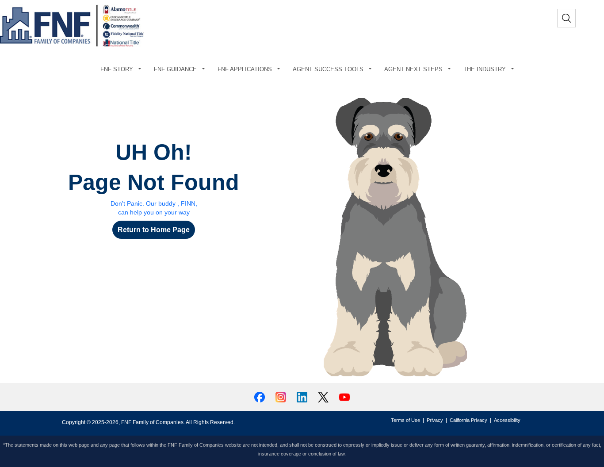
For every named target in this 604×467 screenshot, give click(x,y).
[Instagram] (281, 396)
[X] (324, 396)
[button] (141, 69)
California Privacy (468, 420)
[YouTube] (344, 396)
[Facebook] (260, 396)
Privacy (435, 420)
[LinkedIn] (302, 396)
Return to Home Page (154, 230)
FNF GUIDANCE (175, 69)
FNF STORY (116, 69)
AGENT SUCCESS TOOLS (328, 69)
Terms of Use (405, 420)
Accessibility (507, 420)
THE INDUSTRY (484, 69)
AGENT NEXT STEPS (413, 69)
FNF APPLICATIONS (245, 69)
